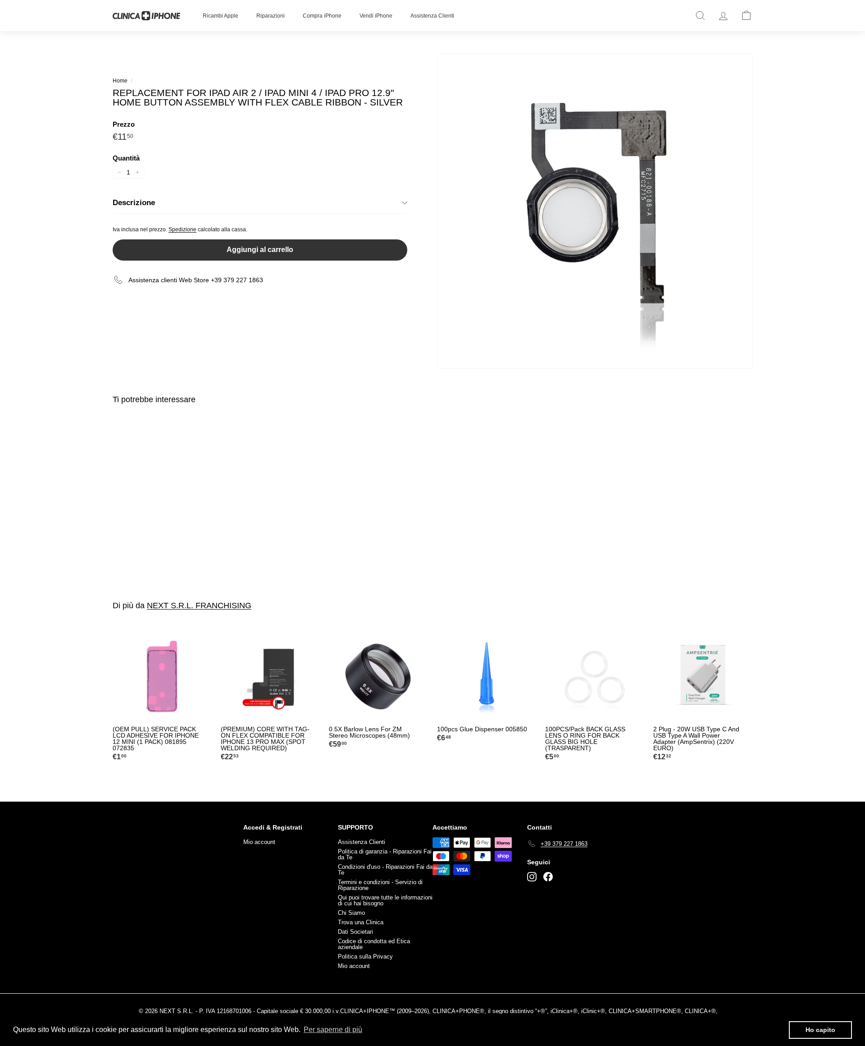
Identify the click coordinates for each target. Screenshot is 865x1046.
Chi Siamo (351, 912)
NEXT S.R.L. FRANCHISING (199, 605)
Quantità (126, 158)
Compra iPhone (322, 16)
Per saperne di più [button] (333, 1029)
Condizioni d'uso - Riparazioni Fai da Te (385, 869)
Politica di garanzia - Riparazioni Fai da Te (385, 854)
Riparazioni (270, 16)
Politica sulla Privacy (365, 956)
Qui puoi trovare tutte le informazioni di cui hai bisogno (385, 900)
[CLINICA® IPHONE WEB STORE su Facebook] (548, 876)
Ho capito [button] (820, 1029)
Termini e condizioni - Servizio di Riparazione (380, 885)
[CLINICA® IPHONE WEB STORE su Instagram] (532, 876)
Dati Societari (355, 931)
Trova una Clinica (360, 922)
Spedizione (182, 229)
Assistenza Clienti (432, 16)
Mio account (259, 842)
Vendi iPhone (376, 16)
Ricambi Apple (220, 16)
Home (120, 81)
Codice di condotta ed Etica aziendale (374, 944)
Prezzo (124, 124)
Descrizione (134, 202)
